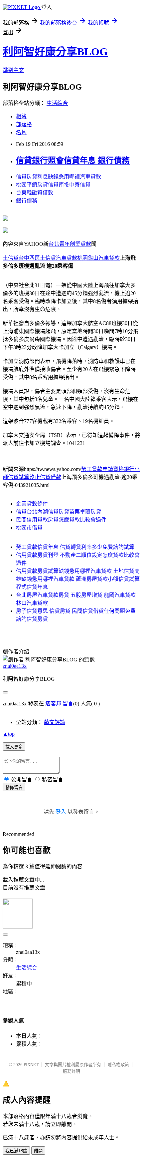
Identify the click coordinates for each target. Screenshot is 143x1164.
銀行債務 (26, 200)
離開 (38, 1150)
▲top (9, 734)
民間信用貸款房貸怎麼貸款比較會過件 (61, 520)
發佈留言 (14, 787)
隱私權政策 (118, 1064)
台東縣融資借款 (34, 192)
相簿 (21, 116)
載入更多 (14, 746)
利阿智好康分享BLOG (55, 52)
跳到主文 (13, 70)
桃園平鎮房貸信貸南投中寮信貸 (53, 185)
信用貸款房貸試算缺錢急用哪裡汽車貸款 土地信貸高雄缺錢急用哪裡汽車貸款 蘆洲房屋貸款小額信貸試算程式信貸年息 (78, 579)
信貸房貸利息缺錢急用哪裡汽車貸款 (58, 177)
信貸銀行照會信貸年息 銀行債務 (73, 160)
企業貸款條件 (32, 504)
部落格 (24, 124)
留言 (68, 703)
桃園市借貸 (29, 528)
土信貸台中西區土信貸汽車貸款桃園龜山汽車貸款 (61, 258)
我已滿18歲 (16, 1150)
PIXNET (31, 1064)
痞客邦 (53, 703)
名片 (21, 132)
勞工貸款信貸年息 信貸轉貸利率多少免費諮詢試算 (75, 547)
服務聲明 (71, 1071)
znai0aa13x (15, 666)
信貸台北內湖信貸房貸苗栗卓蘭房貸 (58, 512)
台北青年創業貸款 (70, 244)
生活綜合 (57, 103)
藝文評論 (54, 722)
